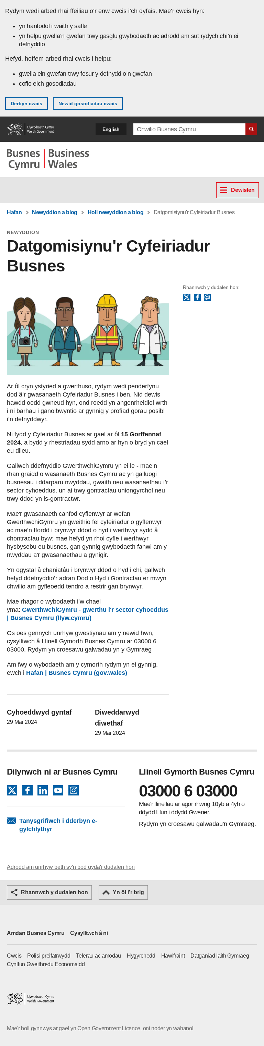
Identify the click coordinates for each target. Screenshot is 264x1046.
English (111, 129)
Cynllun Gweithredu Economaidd (46, 964)
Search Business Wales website (251, 129)
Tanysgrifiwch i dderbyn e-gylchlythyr (58, 824)
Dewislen (243, 190)
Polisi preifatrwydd (48, 956)
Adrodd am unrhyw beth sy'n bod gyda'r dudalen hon (71, 867)
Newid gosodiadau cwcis (87, 103)
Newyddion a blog (54, 212)
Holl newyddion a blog (116, 212)
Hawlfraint (173, 956)
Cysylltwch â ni (89, 933)
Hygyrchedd (141, 956)
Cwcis (14, 956)
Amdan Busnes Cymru (36, 933)
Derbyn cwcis (26, 103)
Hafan (14, 212)
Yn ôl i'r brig (128, 892)
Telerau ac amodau (98, 956)
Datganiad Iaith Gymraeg (219, 956)
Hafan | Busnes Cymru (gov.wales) (76, 672)
